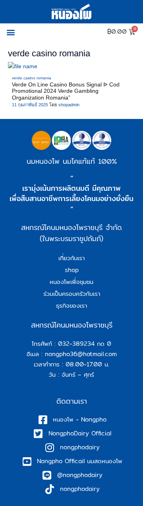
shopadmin (68, 104)
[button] (10, 31)
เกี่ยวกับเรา (71, 258)
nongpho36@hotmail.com (81, 353)
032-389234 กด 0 (84, 343)
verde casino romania (31, 78)
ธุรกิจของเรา (71, 305)
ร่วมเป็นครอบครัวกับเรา (71, 293)
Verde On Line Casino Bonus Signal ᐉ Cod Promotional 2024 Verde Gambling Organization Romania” (66, 91)
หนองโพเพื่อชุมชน (71, 281)
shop (72, 269)
